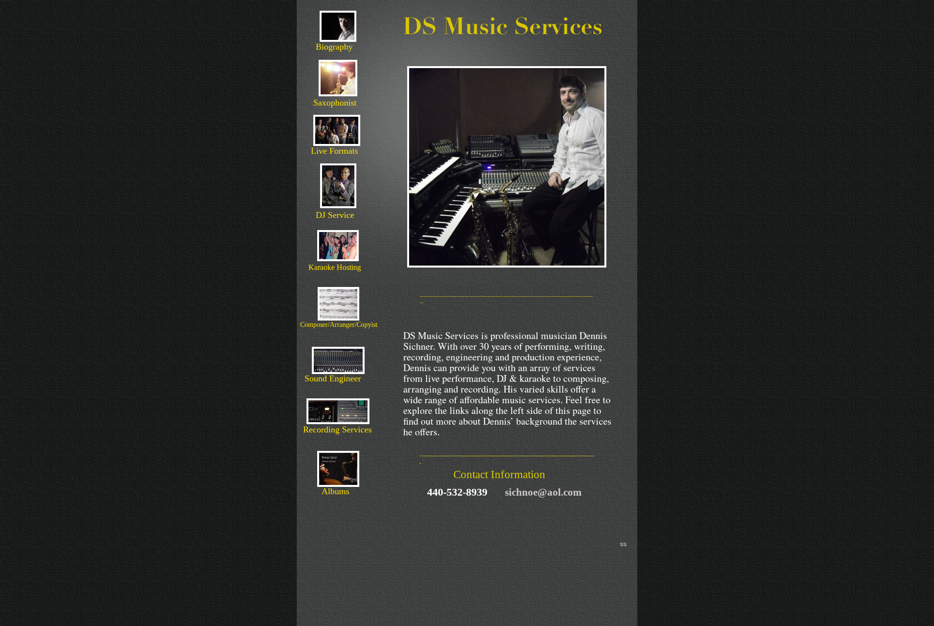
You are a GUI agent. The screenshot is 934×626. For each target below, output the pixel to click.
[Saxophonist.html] (338, 93)
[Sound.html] (338, 370)
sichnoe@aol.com (543, 492)
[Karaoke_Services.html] (338, 258)
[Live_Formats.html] (336, 142)
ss (623, 544)
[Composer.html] (339, 317)
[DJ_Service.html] (338, 204)
